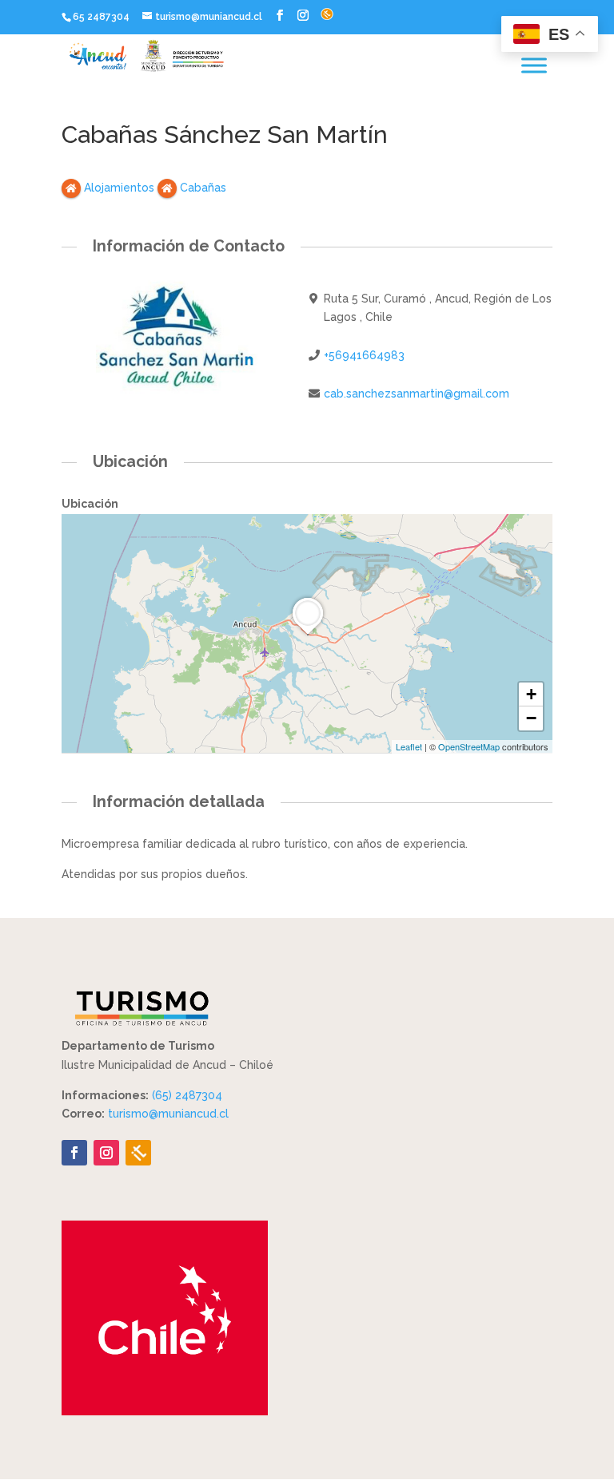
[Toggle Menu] (534, 65)
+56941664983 (364, 355)
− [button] (531, 718)
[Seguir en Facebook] (74, 1152)
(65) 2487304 (187, 1095)
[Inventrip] (138, 1152)
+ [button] (531, 694)
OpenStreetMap (469, 746)
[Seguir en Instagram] (106, 1152)
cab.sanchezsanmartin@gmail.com (416, 393)
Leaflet (409, 746)
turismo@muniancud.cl (168, 1113)
